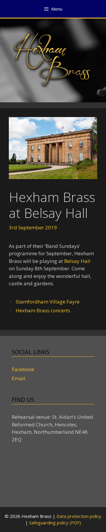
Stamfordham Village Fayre (48, 301)
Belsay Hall (77, 261)
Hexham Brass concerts (43, 310)
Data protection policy (79, 516)
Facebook (23, 369)
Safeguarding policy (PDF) (55, 523)
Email (18, 378)
